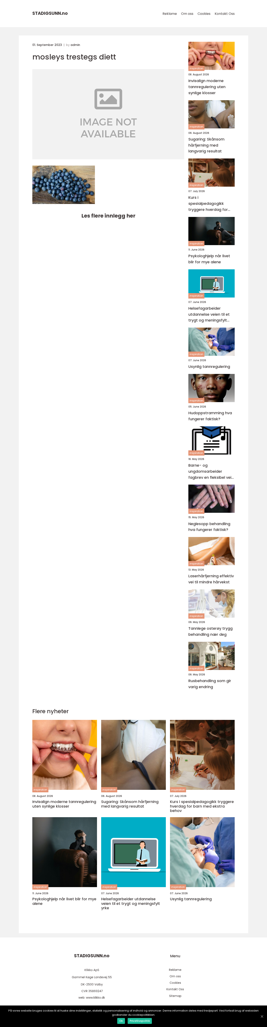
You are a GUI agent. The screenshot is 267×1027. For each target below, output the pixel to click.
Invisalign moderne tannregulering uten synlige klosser (206, 86)
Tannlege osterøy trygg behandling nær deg (210, 631)
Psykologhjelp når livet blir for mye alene (209, 259)
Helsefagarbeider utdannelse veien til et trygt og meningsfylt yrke (209, 314)
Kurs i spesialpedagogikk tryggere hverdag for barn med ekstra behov (210, 204)
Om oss (187, 13)
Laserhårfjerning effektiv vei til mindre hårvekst (211, 579)
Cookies (204, 13)
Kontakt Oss (225, 13)
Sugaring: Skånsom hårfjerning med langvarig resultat (206, 145)
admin (75, 44)
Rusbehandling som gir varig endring (209, 683)
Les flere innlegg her (108, 215)
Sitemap (175, 996)
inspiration (196, 68)
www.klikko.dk (95, 997)
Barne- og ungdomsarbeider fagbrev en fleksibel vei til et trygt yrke (209, 471)
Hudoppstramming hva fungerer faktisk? (210, 416)
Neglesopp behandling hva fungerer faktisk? (209, 526)
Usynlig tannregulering (209, 366)
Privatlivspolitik (140, 1021)
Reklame (169, 13)
